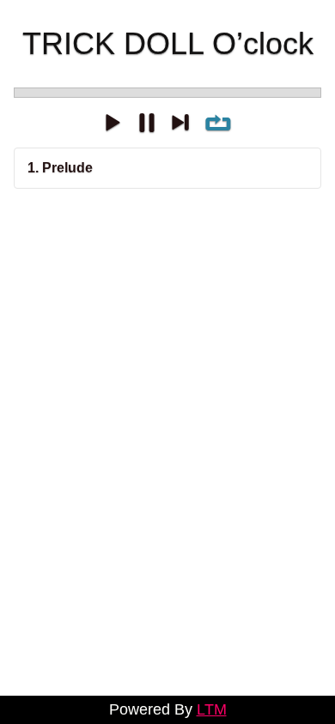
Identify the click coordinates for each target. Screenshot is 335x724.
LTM (212, 709)
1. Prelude (60, 167)
